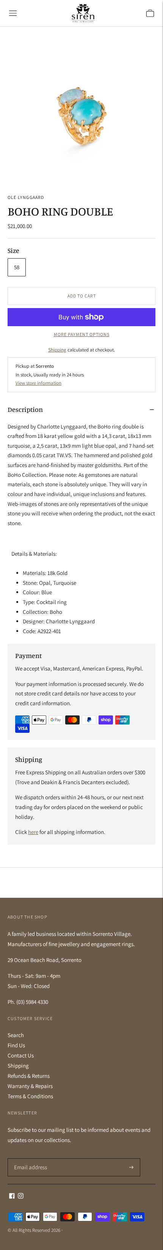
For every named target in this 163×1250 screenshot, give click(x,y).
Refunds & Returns (29, 1075)
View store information (38, 383)
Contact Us (21, 1055)
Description (25, 409)
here (33, 831)
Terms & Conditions (30, 1096)
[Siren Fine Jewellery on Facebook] (12, 1196)
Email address (29, 1158)
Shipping (57, 350)
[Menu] (13, 13)
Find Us (16, 1045)
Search (16, 1035)
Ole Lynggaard (26, 197)
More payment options (82, 334)
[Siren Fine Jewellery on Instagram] (21, 1196)
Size (13, 250)
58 (16, 267)
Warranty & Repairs (30, 1086)
